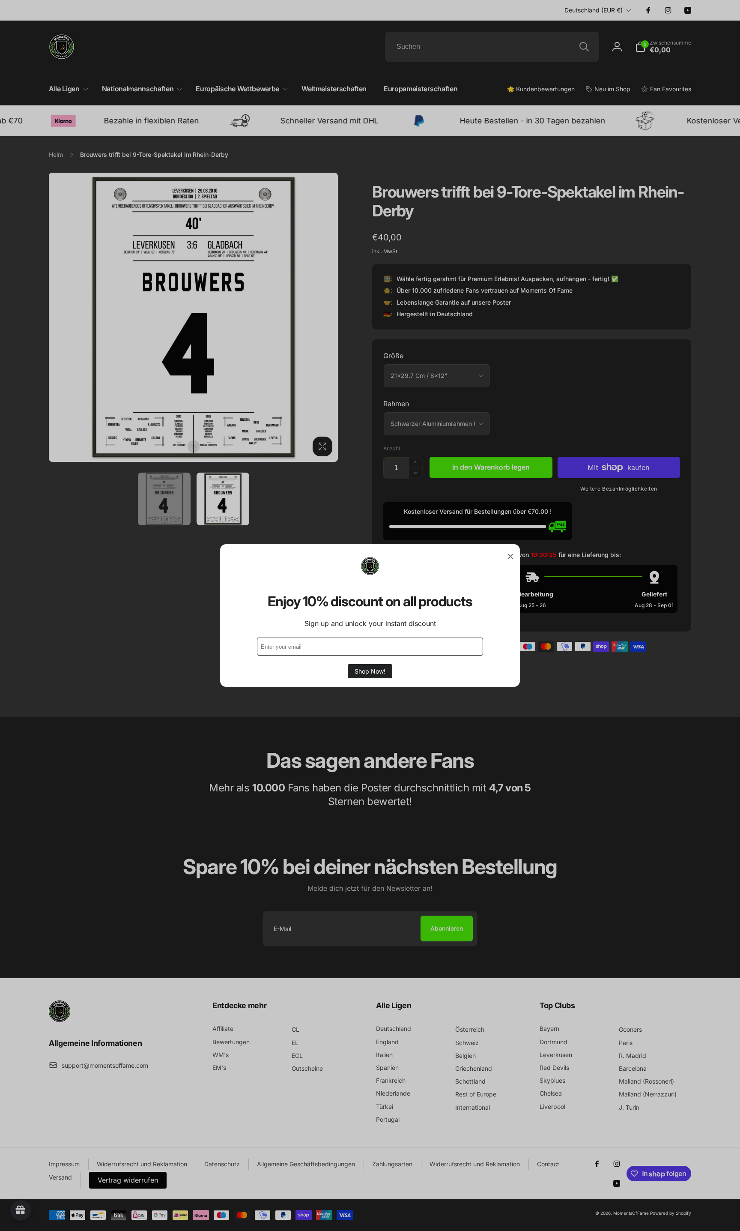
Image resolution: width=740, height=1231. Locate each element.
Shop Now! (370, 671)
